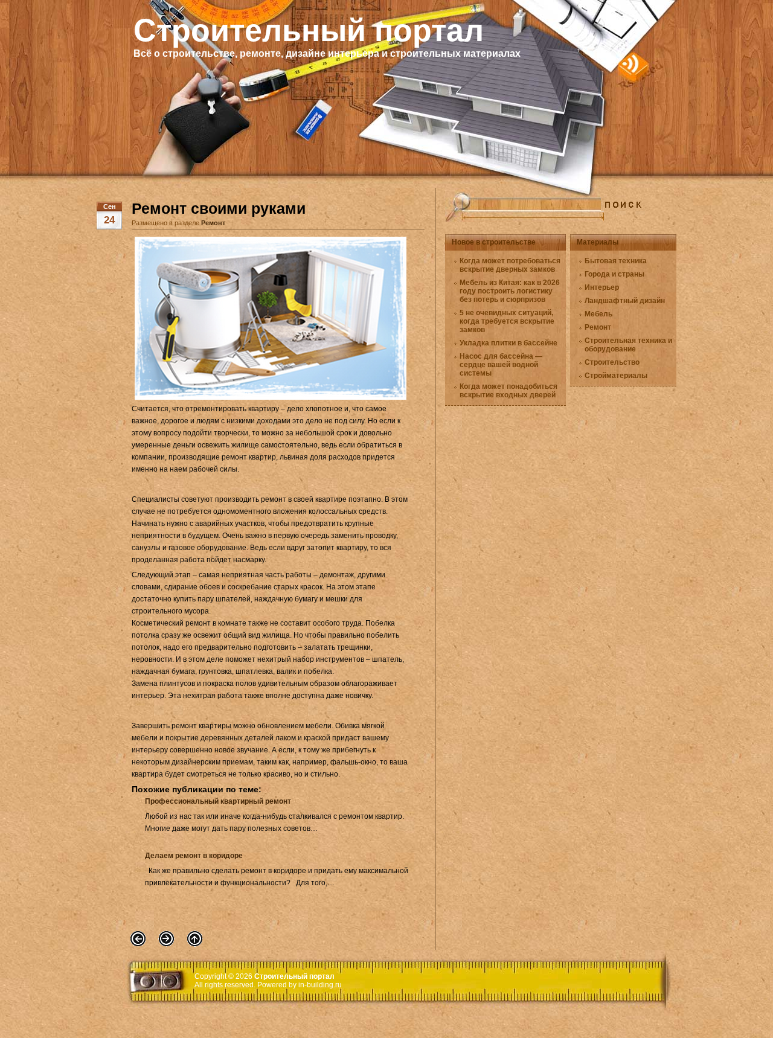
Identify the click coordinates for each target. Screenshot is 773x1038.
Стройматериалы (616, 375)
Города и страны (614, 274)
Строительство (612, 362)
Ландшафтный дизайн (625, 300)
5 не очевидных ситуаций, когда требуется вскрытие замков (507, 321)
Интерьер (602, 287)
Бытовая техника (616, 261)
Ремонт (213, 222)
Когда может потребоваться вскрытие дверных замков (510, 265)
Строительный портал (308, 30)
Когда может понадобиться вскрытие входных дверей (508, 390)
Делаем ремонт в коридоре (194, 855)
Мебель (598, 314)
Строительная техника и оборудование (628, 344)
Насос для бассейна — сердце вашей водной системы (501, 364)
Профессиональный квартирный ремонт (218, 801)
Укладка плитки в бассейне (508, 343)
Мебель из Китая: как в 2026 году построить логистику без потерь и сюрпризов (510, 291)
